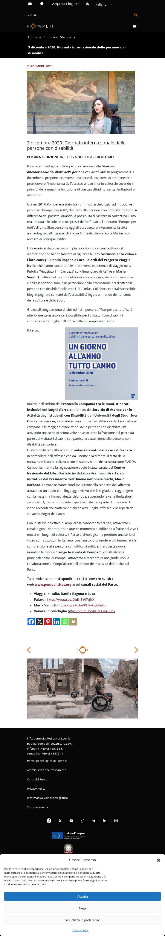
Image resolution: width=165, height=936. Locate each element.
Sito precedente (37, 807)
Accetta (82, 896)
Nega (82, 908)
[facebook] (49, 820)
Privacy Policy (80, 930)
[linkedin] (104, 820)
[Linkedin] (56, 621)
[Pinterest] (48, 621)
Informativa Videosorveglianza (47, 798)
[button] (158, 860)
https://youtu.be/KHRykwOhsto (82, 605)
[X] (39, 621)
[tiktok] (82, 820)
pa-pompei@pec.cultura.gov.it (53, 744)
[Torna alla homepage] (40, 26)
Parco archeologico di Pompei (47, 761)
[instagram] (116, 820)
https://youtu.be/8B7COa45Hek (91, 611)
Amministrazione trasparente (46, 770)
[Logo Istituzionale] (68, 835)
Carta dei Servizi (37, 779)
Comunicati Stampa (57, 37)
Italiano (101, 4)
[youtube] (71, 820)
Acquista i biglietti (65, 4)
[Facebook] (31, 621)
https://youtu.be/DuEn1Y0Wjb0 (70, 599)
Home (32, 37)
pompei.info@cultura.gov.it (52, 738)
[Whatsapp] (65, 621)
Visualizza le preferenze (82, 920)
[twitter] (60, 820)
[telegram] (93, 820)
